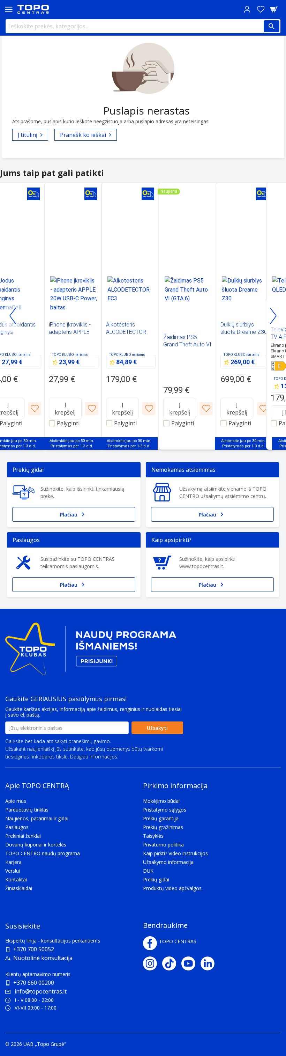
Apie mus (15, 801)
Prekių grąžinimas (163, 827)
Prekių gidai (156, 879)
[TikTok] (171, 963)
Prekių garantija (161, 818)
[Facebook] (150, 943)
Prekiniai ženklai (23, 835)
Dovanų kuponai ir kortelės (35, 844)
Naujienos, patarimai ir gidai (36, 818)
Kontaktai (16, 879)
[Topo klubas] (90, 651)
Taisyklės (153, 835)
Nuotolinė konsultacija (43, 958)
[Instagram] (152, 963)
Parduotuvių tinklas (26, 809)
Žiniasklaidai (18, 888)
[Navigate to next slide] (273, 316)
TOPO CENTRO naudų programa (42, 853)
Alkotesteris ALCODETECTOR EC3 (126, 332)
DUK (148, 870)
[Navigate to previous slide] (13, 316)
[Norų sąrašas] (260, 9)
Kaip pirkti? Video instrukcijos (175, 853)
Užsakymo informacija (168, 862)
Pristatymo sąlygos (164, 809)
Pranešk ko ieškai (83, 135)
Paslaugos (17, 827)
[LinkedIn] (210, 963)
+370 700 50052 (33, 949)
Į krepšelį (65, 408)
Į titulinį (27, 135)
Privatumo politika (140, 756)
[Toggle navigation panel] (8, 9)
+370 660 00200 (33, 983)
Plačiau (68, 514)
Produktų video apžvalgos (172, 888)
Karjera (13, 862)
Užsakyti (157, 728)
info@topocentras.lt (41, 991)
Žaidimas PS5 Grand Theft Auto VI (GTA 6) (187, 344)
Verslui (12, 870)
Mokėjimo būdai (161, 801)
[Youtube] (191, 963)
